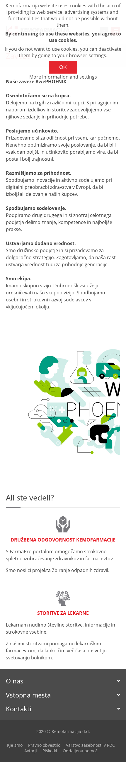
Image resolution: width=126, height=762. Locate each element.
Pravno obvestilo (44, 745)
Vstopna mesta (28, 694)
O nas (14, 680)
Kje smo (15, 745)
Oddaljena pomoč (80, 750)
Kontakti (18, 708)
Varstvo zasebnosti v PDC (90, 745)
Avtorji (30, 750)
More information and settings (63, 77)
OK (63, 67)
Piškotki (49, 750)
